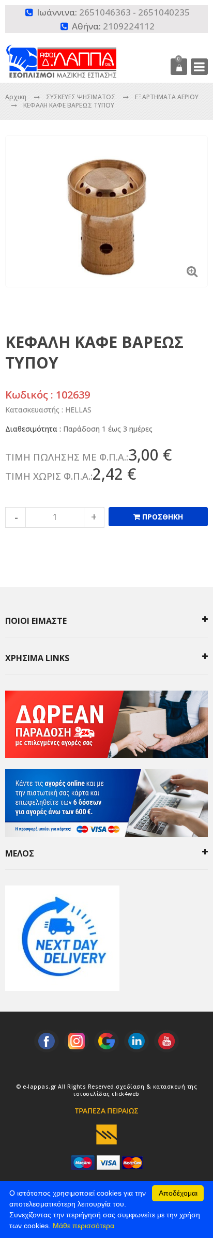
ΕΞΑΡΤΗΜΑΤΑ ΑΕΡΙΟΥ (167, 97)
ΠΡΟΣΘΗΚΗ (161, 517)
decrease (15, 517)
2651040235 (164, 12)
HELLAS (78, 410)
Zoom (192, 271)
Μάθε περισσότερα (83, 1225)
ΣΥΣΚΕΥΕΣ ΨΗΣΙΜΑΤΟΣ (81, 97)
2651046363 (105, 12)
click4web (126, 1093)
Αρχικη (15, 97)
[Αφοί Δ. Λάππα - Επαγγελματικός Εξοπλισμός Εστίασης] (80, 53)
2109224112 (129, 26)
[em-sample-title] (46, 1041)
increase (94, 517)
